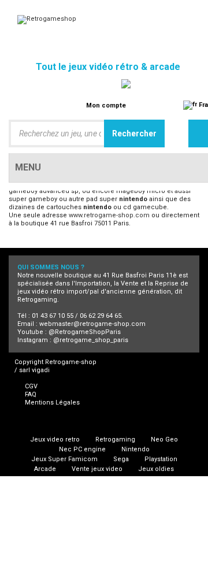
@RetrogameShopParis (85, 332)
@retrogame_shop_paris (90, 340)
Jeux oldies (156, 469)
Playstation (160, 459)
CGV (31, 386)
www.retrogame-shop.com (109, 215)
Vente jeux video (97, 469)
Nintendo (135, 449)
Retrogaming (115, 439)
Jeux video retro (55, 439)
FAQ (30, 394)
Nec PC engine (82, 449)
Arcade (45, 469)
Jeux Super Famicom (64, 459)
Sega (121, 459)
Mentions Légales (52, 402)
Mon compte (106, 105)
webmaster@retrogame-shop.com (92, 324)
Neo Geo (164, 439)
